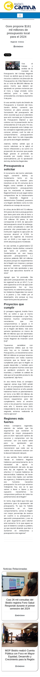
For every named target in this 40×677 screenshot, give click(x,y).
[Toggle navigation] (20, 15)
